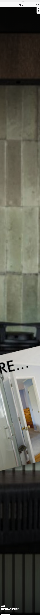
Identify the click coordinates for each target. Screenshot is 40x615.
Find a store (17, 1)
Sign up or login (23, 1)
